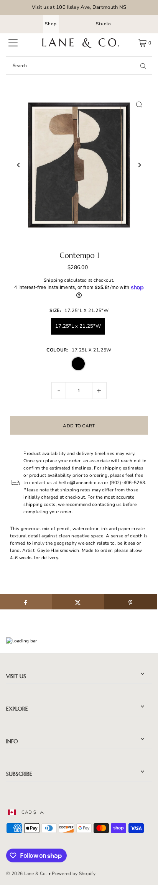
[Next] (139, 165)
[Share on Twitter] (78, 601)
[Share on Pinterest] (130, 601)
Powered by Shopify (73, 873)
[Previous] (18, 165)
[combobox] (79, 65)
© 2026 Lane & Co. (26, 873)
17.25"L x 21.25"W (78, 326)
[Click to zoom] (139, 104)
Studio (103, 24)
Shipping (53, 280)
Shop (51, 24)
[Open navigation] (13, 43)
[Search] (143, 65)
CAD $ (28, 812)
